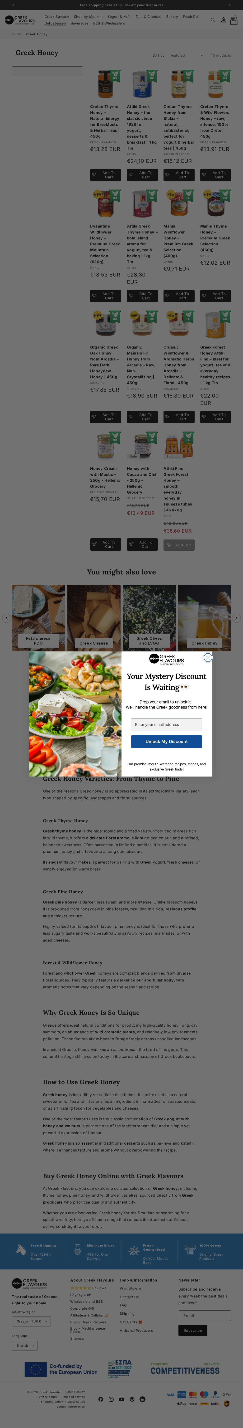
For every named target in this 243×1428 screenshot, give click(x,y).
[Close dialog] (208, 657)
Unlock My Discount (167, 741)
